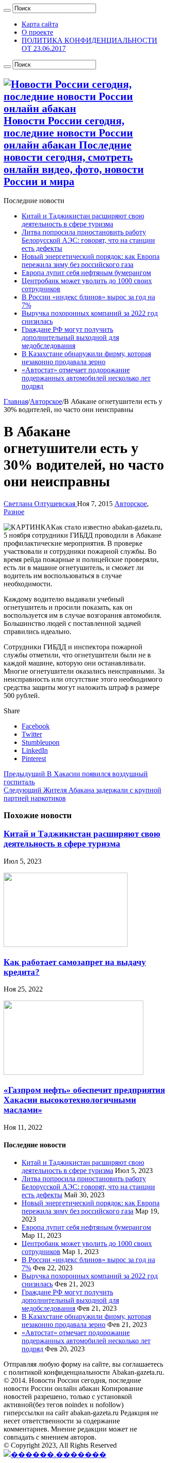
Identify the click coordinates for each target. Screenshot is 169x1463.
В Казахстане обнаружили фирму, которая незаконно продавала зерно (86, 358)
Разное (14, 512)
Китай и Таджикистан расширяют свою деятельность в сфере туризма (83, 220)
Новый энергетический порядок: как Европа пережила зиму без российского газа (91, 260)
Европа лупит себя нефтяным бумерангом (86, 272)
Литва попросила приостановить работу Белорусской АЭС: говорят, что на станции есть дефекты (88, 240)
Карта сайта (40, 24)
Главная (16, 401)
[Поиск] (7, 10)
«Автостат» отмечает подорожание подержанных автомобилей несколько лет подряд (86, 378)
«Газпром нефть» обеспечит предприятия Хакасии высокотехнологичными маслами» (84, 1099)
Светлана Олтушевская (40, 503)
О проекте (37, 32)
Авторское (46, 401)
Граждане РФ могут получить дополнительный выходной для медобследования (70, 337)
